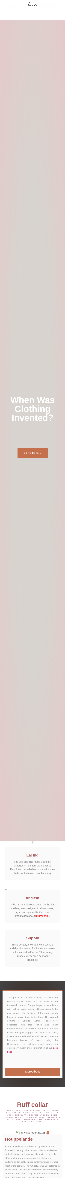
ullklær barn (42, 916)
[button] (32, 15)
